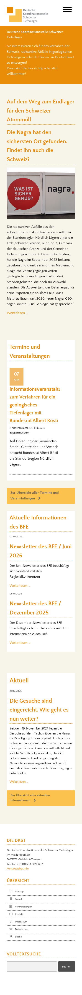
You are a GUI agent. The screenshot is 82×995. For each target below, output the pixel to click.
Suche (18, 936)
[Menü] (67, 10)
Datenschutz (21, 929)
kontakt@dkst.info (18, 868)
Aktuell (19, 899)
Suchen (66, 966)
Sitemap (19, 891)
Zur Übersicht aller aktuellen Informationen (30, 798)
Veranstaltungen (23, 906)
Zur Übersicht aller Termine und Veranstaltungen (34, 495)
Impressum (21, 921)
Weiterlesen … (17, 313)
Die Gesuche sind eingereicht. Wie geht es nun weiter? (39, 710)
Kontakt (19, 914)
